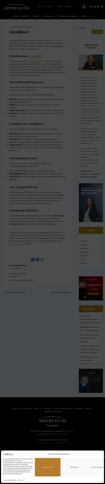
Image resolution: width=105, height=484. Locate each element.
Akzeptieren (47, 467)
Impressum (21, 480)
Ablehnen (74, 467)
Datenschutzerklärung (10, 480)
